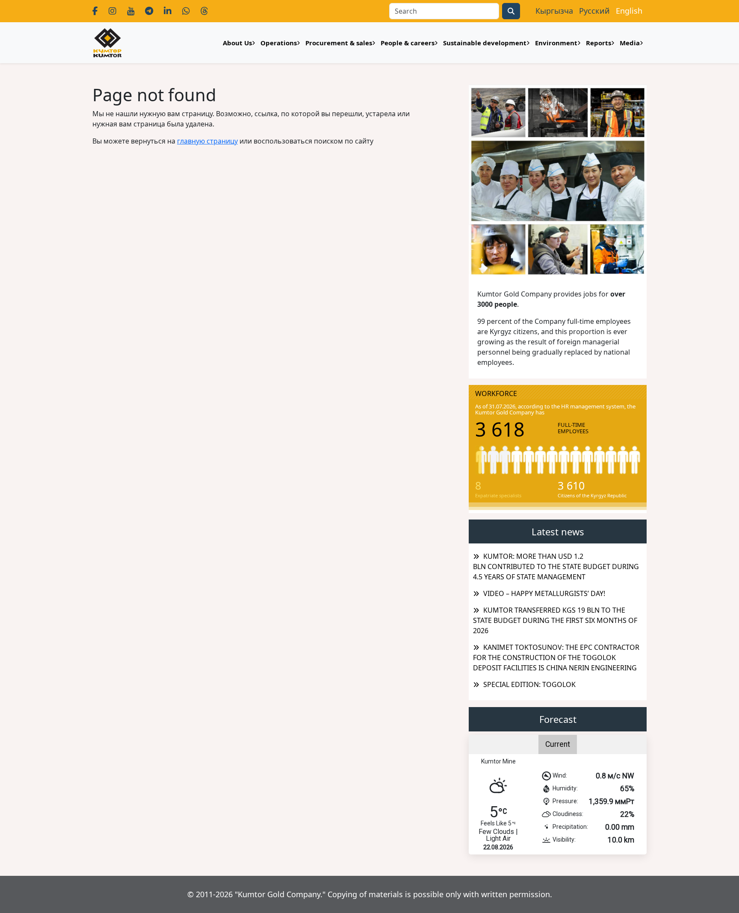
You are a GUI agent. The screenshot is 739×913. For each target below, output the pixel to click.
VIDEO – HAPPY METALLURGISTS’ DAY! (544, 593)
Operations (278, 42)
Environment (556, 42)
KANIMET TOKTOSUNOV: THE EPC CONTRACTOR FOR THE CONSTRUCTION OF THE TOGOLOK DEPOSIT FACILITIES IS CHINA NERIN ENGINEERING (556, 657)
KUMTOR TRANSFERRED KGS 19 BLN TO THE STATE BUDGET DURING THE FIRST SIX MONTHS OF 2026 (555, 620)
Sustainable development (484, 42)
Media (630, 42)
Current (557, 744)
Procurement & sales (338, 42)
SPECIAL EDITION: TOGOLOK (529, 684)
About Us (237, 42)
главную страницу (207, 141)
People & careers (408, 42)
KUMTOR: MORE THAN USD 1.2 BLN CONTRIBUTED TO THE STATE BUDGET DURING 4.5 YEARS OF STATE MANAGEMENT (556, 566)
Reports (598, 42)
